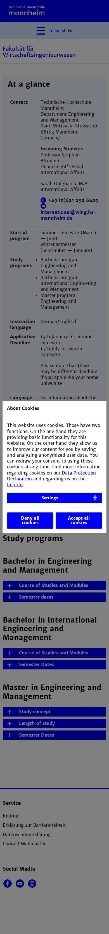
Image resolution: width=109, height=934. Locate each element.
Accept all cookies (79, 520)
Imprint (15, 485)
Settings (50, 497)
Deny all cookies (30, 520)
